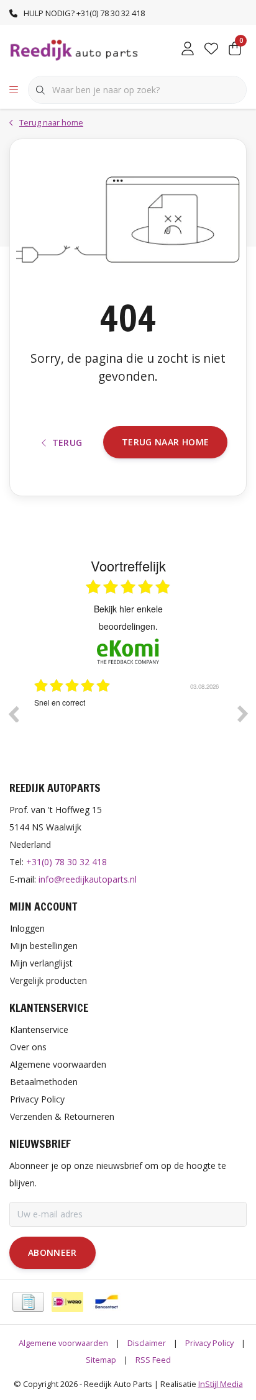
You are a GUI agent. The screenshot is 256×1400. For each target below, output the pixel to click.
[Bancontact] (106, 1302)
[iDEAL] (67, 1302)
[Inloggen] (187, 50)
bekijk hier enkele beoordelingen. (128, 617)
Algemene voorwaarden (63, 1342)
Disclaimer (146, 1342)
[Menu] (13, 90)
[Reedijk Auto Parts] (74, 49)
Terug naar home (165, 442)
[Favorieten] (211, 50)
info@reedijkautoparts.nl (88, 879)
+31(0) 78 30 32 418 (66, 862)
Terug (67, 442)
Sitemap (101, 1359)
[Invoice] (28, 1302)
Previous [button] (13, 713)
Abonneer (52, 1252)
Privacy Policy (209, 1342)
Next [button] (243, 713)
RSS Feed (153, 1359)
